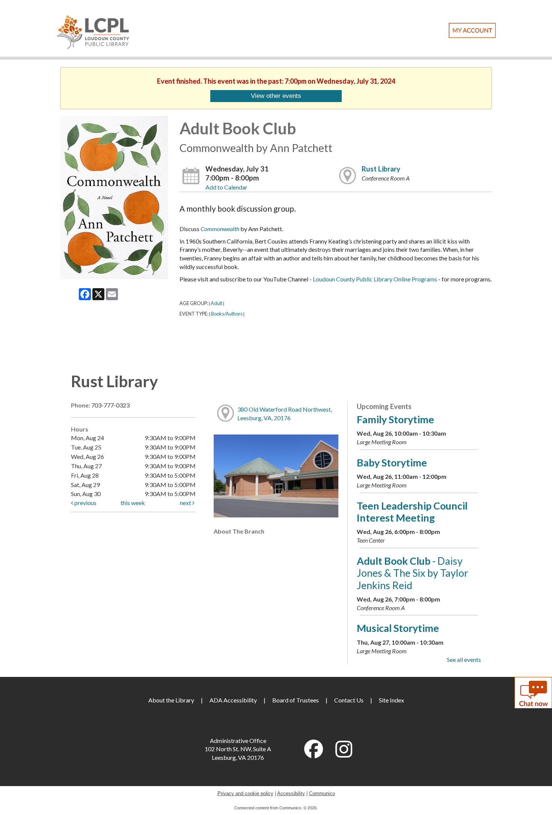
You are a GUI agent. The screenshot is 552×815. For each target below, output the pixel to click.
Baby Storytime (392, 462)
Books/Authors (227, 314)
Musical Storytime (398, 628)
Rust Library (381, 169)
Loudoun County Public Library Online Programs (375, 279)
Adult (216, 303)
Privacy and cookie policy (245, 793)
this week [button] (133, 502)
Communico (322, 793)
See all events (464, 659)
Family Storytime (395, 419)
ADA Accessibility (233, 700)
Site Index (391, 700)
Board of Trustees (295, 700)
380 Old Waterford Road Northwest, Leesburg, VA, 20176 (284, 413)
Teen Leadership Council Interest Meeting (412, 511)
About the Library (171, 700)
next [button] (186, 502)
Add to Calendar (226, 187)
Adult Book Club (412, 573)
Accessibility (291, 793)
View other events (276, 95)
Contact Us (348, 700)
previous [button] (85, 502)
